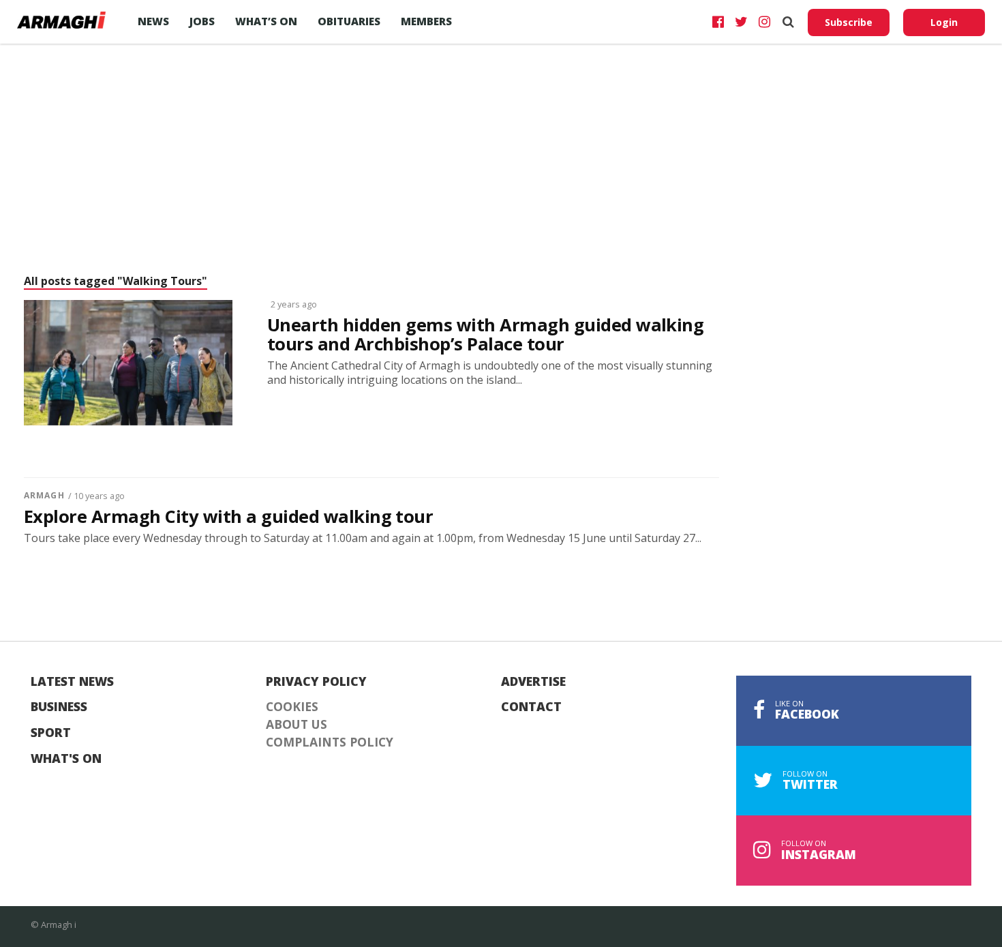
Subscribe (848, 22)
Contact (531, 707)
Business (59, 707)
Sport (51, 733)
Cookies (292, 707)
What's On (66, 759)
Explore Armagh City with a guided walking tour (228, 516)
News (153, 21)
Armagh (44, 495)
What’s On (266, 21)
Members (426, 21)
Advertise (533, 682)
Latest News (72, 682)
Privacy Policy (316, 682)
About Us (296, 725)
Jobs (202, 21)
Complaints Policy (329, 742)
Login (944, 22)
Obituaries (349, 21)
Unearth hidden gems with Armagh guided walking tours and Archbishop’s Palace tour (485, 335)
